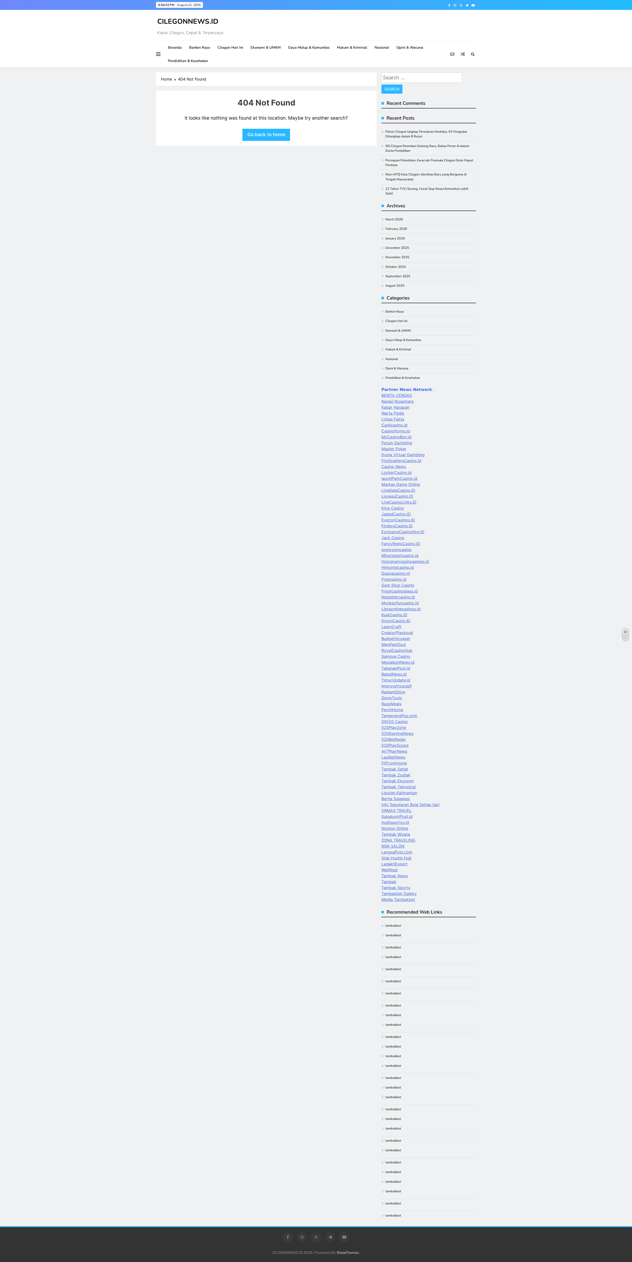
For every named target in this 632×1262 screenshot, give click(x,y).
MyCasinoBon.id (396, 436)
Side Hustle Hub (396, 858)
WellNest (389, 869)
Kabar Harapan (395, 407)
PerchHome (392, 709)
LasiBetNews (393, 757)
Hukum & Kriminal (352, 47)
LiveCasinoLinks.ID (398, 502)
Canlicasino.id (394, 425)
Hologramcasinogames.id (405, 561)
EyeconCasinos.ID (398, 519)
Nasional (382, 47)
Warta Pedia (392, 413)
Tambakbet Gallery (399, 893)
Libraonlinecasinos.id (400, 608)
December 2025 (397, 248)
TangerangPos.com (399, 715)
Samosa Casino (395, 656)
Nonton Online (394, 828)
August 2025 (394, 285)
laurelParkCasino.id (399, 478)
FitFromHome (394, 763)
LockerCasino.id (396, 472)
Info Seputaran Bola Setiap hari (410, 804)
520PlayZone (393, 727)
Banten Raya (199, 47)
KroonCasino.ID (395, 620)
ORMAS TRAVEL (396, 810)
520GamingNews (397, 733)
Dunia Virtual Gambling (403, 454)
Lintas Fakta (392, 419)
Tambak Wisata (395, 834)
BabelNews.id (394, 674)
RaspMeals (391, 703)
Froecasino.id (393, 579)
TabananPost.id (395, 668)
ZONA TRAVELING (398, 840)
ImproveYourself (396, 686)
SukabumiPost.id (397, 816)
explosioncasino (396, 549)
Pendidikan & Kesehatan (188, 60)
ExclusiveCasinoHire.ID (402, 531)
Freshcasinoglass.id (399, 591)
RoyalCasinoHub (396, 650)
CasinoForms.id (395, 430)
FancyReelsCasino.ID (400, 543)
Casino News (393, 466)
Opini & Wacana (409, 47)
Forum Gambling (396, 442)
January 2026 (395, 238)
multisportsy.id (395, 822)
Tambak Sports (395, 887)
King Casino (392, 508)
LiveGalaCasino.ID (398, 490)
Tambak (388, 881)
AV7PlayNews (394, 751)
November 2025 (397, 257)
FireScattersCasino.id (401, 460)
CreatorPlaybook (397, 632)
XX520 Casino (394, 721)
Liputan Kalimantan (399, 792)
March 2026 (394, 219)
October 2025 (395, 267)
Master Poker (393, 448)
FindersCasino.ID (397, 525)
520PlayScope (395, 745)
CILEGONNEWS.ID (187, 21)
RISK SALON (392, 846)
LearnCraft (391, 626)
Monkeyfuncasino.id (400, 602)
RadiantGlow (393, 691)
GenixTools (391, 697)
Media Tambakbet (398, 899)
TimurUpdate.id (395, 680)
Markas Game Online (400, 484)
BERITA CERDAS (396, 395)
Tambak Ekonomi (397, 780)
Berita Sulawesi (395, 798)
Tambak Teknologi (398, 786)
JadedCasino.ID (396, 514)
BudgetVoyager (395, 638)
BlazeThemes (348, 1253)
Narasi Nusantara (397, 401)
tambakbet (393, 925)
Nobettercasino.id (398, 597)
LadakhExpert (394, 863)
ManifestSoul (393, 644)
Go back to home (266, 134)
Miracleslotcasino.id (399, 555)
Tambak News (394, 875)
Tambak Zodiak (395, 774)
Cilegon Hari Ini (230, 47)
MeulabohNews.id (398, 662)
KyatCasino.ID (394, 614)
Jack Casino (392, 537)
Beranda (175, 47)
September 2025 (397, 276)
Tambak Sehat (394, 769)
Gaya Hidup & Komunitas (309, 47)
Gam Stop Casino (397, 585)
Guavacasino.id (395, 573)
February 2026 (396, 229)
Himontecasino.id (397, 567)
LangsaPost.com (396, 852)
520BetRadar (393, 739)
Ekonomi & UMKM (266, 47)
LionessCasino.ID (397, 496)
